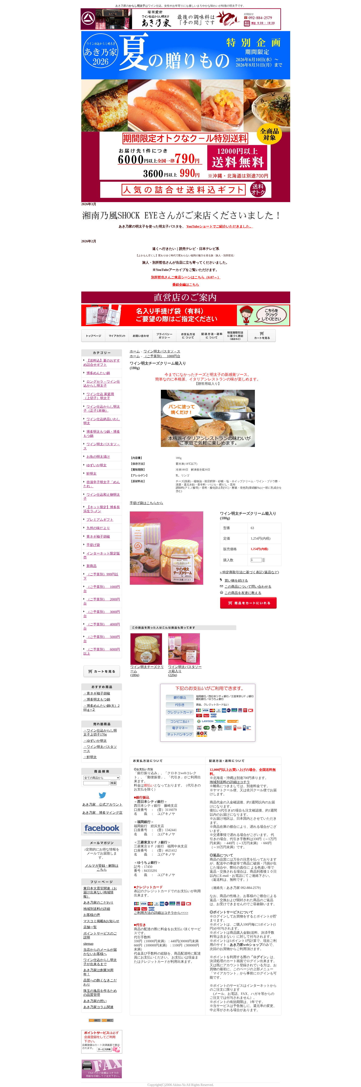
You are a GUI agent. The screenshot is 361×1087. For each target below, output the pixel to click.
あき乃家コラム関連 (98, 1007)
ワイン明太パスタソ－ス (162, 351)
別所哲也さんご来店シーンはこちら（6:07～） (186, 277)
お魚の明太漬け (98, 456)
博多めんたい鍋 (98, 373)
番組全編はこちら (185, 284)
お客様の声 (91, 915)
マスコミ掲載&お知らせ (101, 921)
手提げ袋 (93, 545)
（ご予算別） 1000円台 (162, 356)
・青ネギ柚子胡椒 (96, 693)
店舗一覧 (90, 927)
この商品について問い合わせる (248, 586)
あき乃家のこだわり (98, 902)
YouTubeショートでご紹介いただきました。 (219, 226)
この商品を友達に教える (243, 593)
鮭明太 (91, 473)
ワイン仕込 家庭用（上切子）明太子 (98, 396)
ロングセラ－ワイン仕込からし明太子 (101, 383)
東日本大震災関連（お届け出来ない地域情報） (100, 892)
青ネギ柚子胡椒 (98, 536)
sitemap (88, 943)
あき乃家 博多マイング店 (102, 812)
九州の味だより (98, 528)
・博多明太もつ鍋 (96, 699)
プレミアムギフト (99, 519)
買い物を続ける (236, 580)
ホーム (135, 351)
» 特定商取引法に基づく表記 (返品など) (249, 572)
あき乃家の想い (95, 1001)
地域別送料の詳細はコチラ (230, 782)
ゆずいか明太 (96, 465)
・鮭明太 (90, 757)
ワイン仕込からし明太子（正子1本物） (101, 409)
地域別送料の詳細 (96, 909)
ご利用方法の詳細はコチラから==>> (161, 913)
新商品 (91, 566)
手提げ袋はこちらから (146, 503)
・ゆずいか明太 (95, 740)
